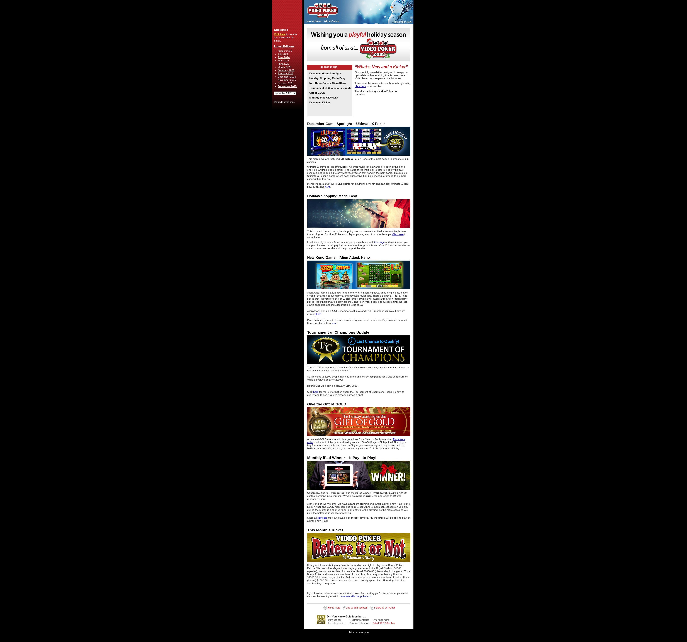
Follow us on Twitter (384, 607)
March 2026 (284, 67)
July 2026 (283, 54)
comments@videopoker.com (356, 596)
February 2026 (286, 70)
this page (379, 242)
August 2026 (285, 50)
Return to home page (284, 102)
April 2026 (283, 63)
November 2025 (287, 79)
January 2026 (285, 73)
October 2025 (285, 83)
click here (360, 86)
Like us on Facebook (356, 607)
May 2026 (283, 60)
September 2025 (287, 86)
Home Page (334, 607)
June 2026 (284, 57)
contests (322, 517)
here (327, 186)
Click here (279, 34)
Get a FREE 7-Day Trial (383, 623)
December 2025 (287, 76)
